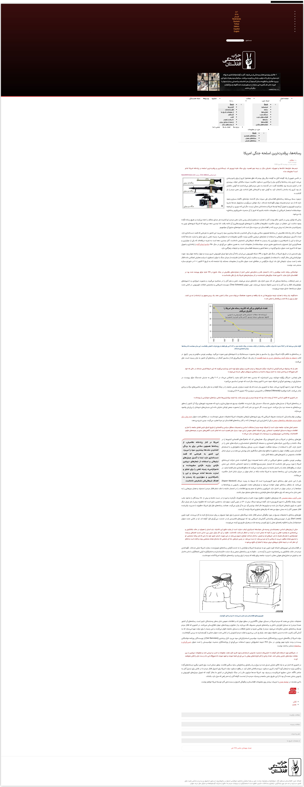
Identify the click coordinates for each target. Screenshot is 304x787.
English (236, 31)
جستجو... (248, 40)
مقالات (292, 160)
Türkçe (236, 24)
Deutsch (236, 21)
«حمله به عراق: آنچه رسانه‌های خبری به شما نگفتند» (276, 358)
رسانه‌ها (293, 689)
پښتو (236, 14)
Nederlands (236, 19)
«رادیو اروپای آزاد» (202, 244)
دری (236, 11)
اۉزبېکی (236, 16)
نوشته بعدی (283, 682)
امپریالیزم (292, 692)
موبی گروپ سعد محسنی (291, 498)
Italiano (236, 26)
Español (237, 29)
